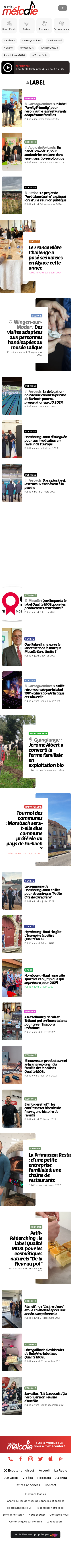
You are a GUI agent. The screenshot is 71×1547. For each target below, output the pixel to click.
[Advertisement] (35, 543)
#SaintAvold (55, 40)
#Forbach (9, 40)
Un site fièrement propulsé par (31, 1534)
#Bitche (8, 48)
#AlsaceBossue (49, 48)
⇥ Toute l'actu (40, 55)
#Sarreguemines (31, 40)
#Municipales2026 (14, 55)
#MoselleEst (26, 48)
